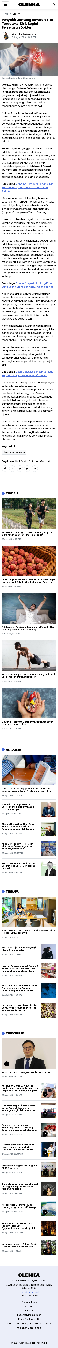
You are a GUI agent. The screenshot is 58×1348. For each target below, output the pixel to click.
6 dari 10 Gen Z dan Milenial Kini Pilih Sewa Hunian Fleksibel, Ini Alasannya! (28, 931)
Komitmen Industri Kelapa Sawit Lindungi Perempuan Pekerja (19, 1245)
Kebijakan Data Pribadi (29, 1327)
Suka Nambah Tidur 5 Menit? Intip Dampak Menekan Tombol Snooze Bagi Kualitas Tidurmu (20, 988)
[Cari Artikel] (53, 4)
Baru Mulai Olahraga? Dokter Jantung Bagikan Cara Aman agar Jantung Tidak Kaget (27, 533)
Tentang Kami (29, 1302)
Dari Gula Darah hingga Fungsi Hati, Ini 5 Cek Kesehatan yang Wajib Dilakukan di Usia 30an (26, 789)
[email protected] (30, 1292)
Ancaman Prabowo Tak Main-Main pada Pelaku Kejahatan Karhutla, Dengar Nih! (18, 846)
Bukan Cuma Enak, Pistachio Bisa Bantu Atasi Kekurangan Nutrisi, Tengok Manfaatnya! (19, 1007)
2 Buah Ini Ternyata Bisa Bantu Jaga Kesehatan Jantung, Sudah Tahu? (27, 723)
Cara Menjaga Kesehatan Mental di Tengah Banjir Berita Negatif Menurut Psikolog (20, 1186)
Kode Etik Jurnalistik (29, 1319)
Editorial (29, 1310)
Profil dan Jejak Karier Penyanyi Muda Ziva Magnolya (19, 948)
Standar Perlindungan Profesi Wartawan (29, 1323)
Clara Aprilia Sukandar (24, 34)
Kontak (29, 1306)
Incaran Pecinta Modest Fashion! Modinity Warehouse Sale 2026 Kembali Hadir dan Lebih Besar (20, 968)
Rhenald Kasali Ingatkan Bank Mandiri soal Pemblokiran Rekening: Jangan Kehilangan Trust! (18, 826)
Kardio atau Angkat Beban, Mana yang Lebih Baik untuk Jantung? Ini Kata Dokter (28, 675)
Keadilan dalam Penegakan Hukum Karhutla (26, 1072)
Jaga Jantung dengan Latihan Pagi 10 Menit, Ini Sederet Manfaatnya (27, 373)
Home (5, 13)
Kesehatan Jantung (14, 452)
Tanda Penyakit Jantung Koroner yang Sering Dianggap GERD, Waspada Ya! (29, 285)
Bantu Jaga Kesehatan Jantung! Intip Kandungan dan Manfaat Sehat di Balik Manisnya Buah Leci (29, 581)
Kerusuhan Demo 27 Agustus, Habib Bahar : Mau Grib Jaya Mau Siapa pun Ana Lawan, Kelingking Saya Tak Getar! (20, 1088)
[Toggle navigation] (5, 4)
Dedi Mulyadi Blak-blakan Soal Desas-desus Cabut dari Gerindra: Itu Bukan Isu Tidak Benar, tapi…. (18, 1147)
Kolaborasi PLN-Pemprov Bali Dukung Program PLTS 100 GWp (19, 1206)
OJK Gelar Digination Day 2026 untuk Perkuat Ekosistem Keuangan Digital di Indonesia (18, 1108)
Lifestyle (17, 13)
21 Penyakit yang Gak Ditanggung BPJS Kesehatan (20, 1166)
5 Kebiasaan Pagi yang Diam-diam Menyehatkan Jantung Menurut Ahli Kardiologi (28, 628)
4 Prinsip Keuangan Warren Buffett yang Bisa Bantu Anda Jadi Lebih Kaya (18, 807)
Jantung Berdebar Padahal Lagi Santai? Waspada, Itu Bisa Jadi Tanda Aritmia (28, 187)
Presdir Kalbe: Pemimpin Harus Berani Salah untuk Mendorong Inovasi (18, 866)
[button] (5, 468)
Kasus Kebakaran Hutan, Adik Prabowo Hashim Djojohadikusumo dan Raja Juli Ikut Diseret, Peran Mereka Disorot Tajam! (18, 1226)
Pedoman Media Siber (29, 1314)
